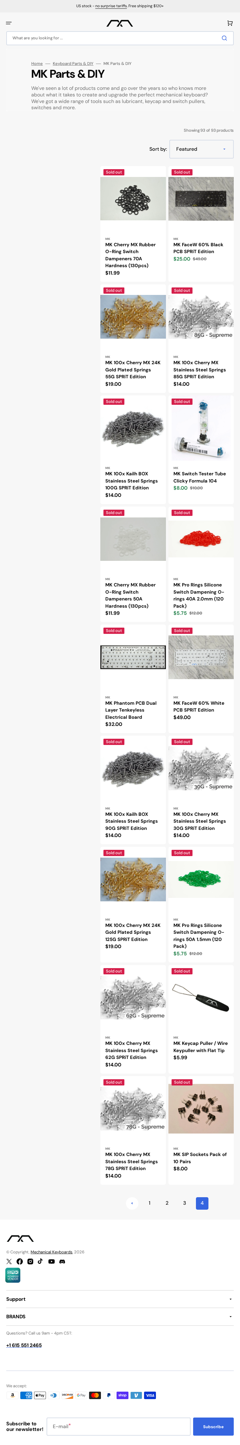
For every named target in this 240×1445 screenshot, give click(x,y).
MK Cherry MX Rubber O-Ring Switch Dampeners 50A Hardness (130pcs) (130, 595)
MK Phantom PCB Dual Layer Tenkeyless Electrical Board (131, 710)
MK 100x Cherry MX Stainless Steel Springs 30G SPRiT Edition (199, 821)
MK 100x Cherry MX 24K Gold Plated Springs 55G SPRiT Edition (133, 370)
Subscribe (213, 1426)
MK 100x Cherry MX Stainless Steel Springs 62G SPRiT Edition (131, 1050)
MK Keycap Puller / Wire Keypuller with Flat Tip (200, 1047)
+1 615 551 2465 (24, 1345)
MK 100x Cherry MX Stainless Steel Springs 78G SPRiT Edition (131, 1161)
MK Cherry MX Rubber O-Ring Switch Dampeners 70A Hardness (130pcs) (130, 255)
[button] (9, 23)
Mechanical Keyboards (51, 1252)
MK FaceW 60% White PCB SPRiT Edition (198, 706)
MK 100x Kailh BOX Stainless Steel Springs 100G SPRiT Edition (131, 481)
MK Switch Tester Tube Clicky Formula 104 (199, 477)
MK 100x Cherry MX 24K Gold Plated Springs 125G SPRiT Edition (133, 932)
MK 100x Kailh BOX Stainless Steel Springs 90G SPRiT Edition (131, 821)
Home (37, 63)
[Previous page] (132, 1203)
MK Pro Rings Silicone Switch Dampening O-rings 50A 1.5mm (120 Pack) (198, 936)
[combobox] (120, 38)
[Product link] (133, 224)
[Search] (226, 38)
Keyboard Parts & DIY (73, 63)
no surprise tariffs (111, 5)
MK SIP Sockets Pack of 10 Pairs (200, 1158)
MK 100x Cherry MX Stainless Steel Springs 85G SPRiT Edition (199, 370)
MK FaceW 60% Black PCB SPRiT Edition (198, 248)
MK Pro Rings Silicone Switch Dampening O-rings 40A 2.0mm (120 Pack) (198, 595)
